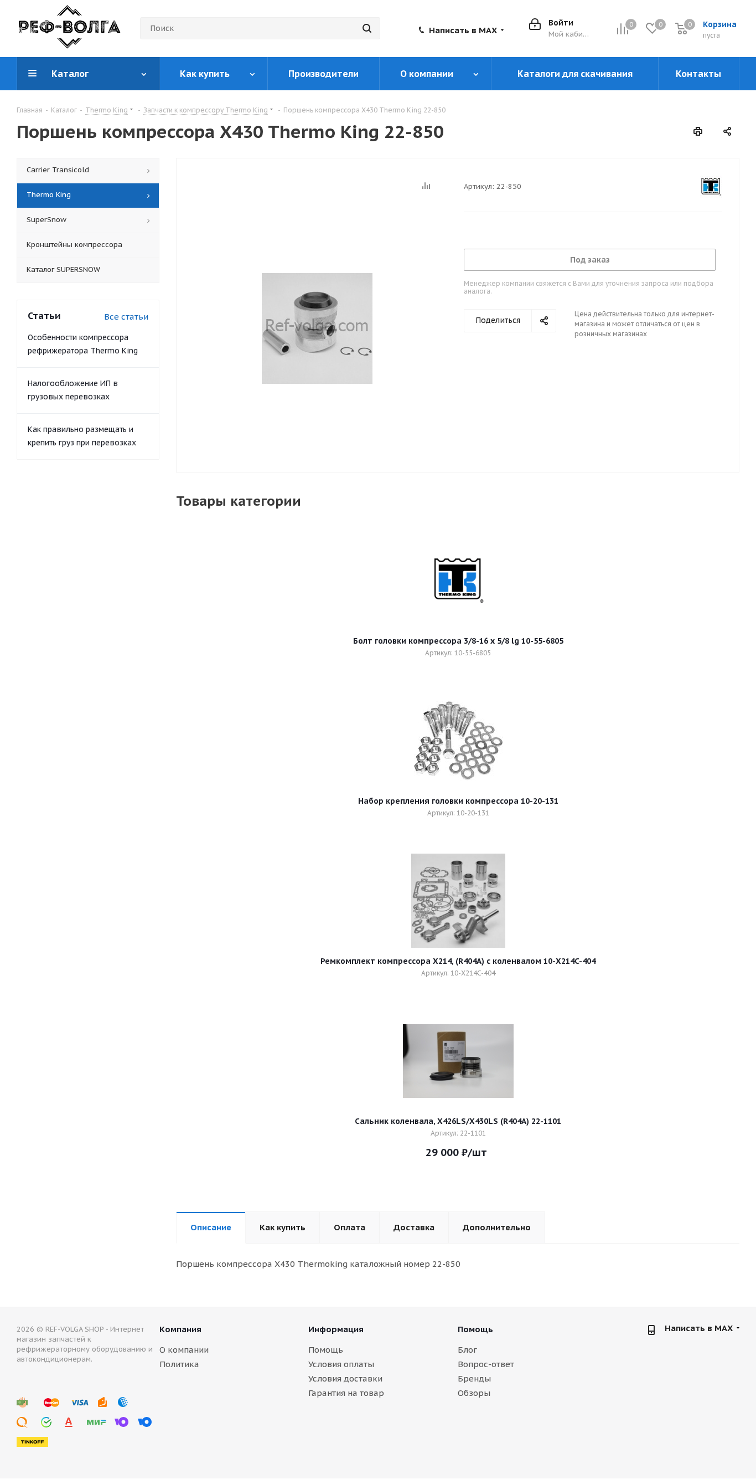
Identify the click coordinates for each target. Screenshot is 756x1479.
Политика (179, 1364)
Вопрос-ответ (486, 1364)
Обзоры (474, 1393)
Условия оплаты (341, 1364)
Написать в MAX (463, 30)
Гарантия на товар (346, 1393)
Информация (336, 1329)
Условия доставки (345, 1378)
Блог (467, 1349)
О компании (184, 1349)
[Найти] (367, 28)
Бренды (474, 1378)
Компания (180, 1329)
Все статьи (126, 316)
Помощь (325, 1349)
